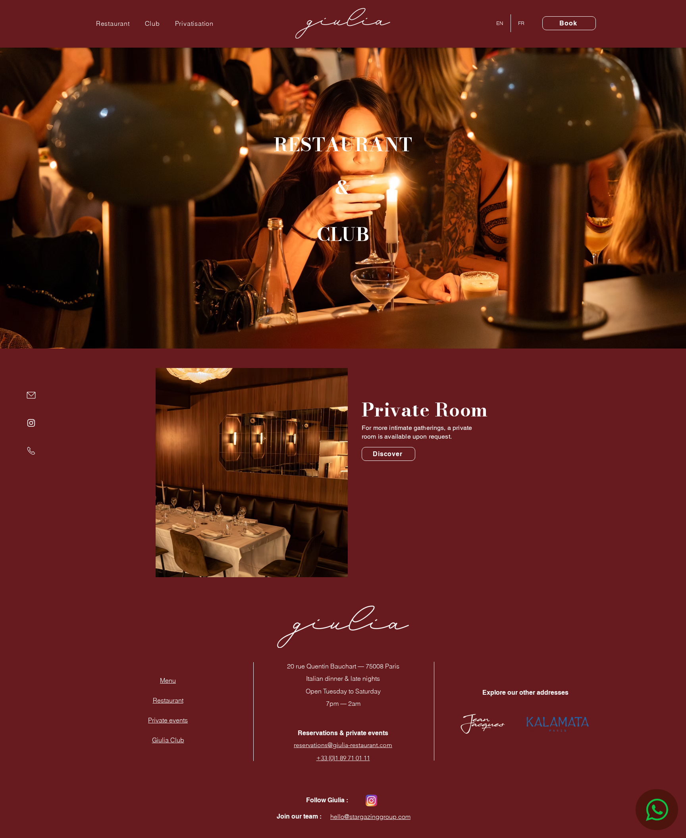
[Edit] (31, 395)
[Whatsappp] (657, 809)
